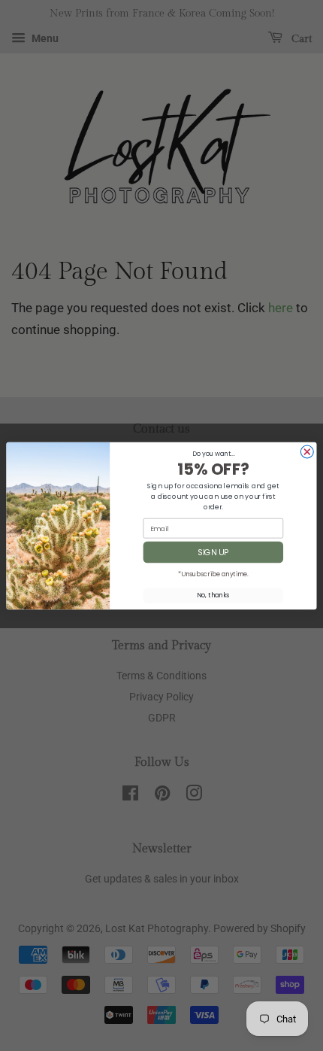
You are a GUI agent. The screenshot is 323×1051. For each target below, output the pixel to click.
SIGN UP (213, 551)
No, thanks (213, 595)
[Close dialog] (306, 451)
